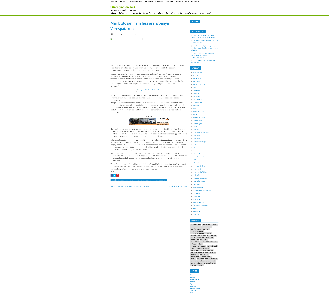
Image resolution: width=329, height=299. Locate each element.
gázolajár (195, 239)
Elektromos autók (198, 112)
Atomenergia (197, 78)
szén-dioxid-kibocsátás (207, 261)
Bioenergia (179, 1)
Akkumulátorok (197, 72)
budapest (208, 227)
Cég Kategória (197, 99)
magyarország (196, 250)
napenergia (204, 254)
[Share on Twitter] (114, 175)
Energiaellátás (197, 121)
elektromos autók (197, 233)
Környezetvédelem (141, 34)
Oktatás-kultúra (198, 187)
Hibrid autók (197, 148)
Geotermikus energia (192, 1)
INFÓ (209, 13)
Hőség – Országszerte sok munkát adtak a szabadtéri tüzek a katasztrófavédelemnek (203, 55)
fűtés (193, 237)
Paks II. (193, 259)
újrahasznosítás (197, 265)
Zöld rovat (148, 34)
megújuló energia (197, 252)
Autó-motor (196, 81)
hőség (200, 244)
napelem (213, 252)
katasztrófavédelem (198, 246)
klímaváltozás (212, 246)
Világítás (195, 208)
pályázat (200, 259)
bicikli (201, 227)
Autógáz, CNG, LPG (199, 84)
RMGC (126, 180)
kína (192, 248)
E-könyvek (196, 105)
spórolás (194, 261)
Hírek (113, 13)
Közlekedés (176, 13)
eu (208, 235)
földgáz (214, 235)
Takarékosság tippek (136, 1)
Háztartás (162, 13)
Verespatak (162, 180)
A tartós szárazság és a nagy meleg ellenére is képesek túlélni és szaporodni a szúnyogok (204, 48)
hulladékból (195, 242)
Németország (195, 257)
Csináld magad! (198, 102)
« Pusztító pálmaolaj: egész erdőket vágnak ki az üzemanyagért (131, 186)
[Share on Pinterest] (117, 175)
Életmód (195, 115)
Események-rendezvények (201, 133)
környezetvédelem (202, 248)
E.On (208, 229)
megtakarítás (208, 250)
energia (208, 233)
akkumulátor (196, 225)
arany (113, 180)
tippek (193, 263)
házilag (194, 244)
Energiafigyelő (197, 124)
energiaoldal (125, 34)
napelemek (195, 254)
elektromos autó (197, 231)
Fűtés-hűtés (159, 1)
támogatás (201, 263)
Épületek (123, 13)
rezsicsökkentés (211, 259)
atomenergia (206, 225)
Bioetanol (196, 93)
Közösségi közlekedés (200, 178)
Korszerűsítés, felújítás (143, 13)
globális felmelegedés (205, 237)
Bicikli (195, 87)
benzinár (194, 227)
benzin (215, 225)
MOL (206, 252)
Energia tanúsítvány (199, 118)
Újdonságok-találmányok (119, 1)
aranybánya (120, 180)
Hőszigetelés (197, 154)
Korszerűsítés (197, 169)
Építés (195, 127)
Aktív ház (196, 75)
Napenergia (149, 1)
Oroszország (207, 257)
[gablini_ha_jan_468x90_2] (149, 125)
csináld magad (196, 229)
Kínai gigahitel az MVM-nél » (178, 186)
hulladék (203, 239)
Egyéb (195, 108)
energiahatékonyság (198, 235)
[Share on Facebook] (112, 175)
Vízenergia (196, 211)
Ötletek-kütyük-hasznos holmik (202, 190)
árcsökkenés (211, 263)
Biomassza (196, 96)
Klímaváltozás (197, 163)
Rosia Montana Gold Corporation (147, 180)
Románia (132, 180)
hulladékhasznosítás (209, 242)
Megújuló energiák (194, 13)
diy (204, 229)
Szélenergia (169, 1)
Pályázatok (196, 193)
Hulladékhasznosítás (199, 157)
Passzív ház (196, 196)
